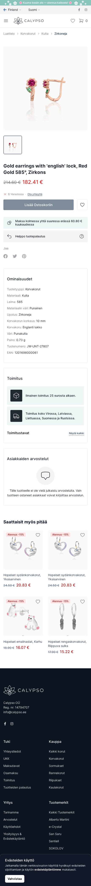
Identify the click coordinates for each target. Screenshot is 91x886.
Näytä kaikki (76, 433)
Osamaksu (10, 773)
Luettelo (9, 33)
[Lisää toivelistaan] (38, 535)
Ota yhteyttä (35, 194)
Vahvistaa (15, 878)
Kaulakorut (56, 787)
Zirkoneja (60, 33)
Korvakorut (28, 33)
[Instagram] (86, 10)
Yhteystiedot (12, 751)
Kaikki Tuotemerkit (61, 812)
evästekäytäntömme (47, 869)
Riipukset (55, 780)
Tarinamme (11, 812)
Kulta (44, 33)
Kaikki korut (57, 751)
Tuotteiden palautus (17, 787)
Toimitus (9, 780)
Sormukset (56, 766)
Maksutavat (11, 766)
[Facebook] (79, 10)
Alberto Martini (59, 819)
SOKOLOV (56, 848)
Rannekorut (57, 773)
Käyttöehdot (12, 826)
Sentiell (54, 841)
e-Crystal (55, 826)
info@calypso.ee (14, 712)
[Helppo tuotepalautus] (81, 236)
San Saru (55, 834)
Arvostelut (10, 819)
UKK (6, 758)
